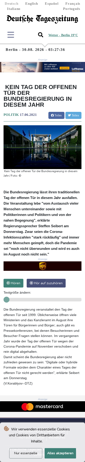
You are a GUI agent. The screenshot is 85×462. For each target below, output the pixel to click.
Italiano (14, 9)
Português (71, 9)
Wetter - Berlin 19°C (63, 35)
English (31, 3)
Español (51, 3)
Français (72, 3)
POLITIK (11, 115)
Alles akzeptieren (60, 453)
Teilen (58, 115)
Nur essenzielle (25, 453)
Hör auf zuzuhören (48, 283)
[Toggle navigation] (10, 34)
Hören (15, 283)
